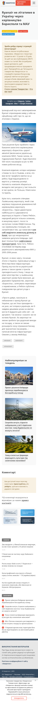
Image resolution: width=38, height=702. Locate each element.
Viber (16, 103)
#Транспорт (8, 346)
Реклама (17, 674)
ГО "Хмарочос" (7, 674)
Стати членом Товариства (16, 89)
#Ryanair (7, 340)
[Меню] (34, 3)
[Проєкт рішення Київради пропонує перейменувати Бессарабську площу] (19, 376)
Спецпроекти (29, 677)
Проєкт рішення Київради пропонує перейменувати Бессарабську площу (16, 390)
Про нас (5, 677)
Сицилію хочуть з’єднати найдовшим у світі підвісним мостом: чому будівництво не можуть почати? (19, 608)
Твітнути (20, 6)
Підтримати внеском (21, 3)
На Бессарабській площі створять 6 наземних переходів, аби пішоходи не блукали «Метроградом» (16, 585)
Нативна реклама (15, 677)
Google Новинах (26, 103)
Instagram (9, 103)
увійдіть (8, 486)
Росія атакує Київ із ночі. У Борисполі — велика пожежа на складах (17, 565)
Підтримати (19, 9)
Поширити (10, 6)
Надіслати (29, 6)
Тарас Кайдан (10, 34)
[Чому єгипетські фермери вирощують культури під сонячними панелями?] (19, 444)
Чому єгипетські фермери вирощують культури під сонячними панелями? (16, 458)
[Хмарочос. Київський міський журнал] (9, 3)
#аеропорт (18, 340)
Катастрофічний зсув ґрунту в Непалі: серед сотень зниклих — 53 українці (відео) (18, 574)
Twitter (28, 101)
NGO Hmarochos (28, 674)
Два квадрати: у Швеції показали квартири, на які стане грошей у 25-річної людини (19, 546)
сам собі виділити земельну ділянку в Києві (19, 232)
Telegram (21, 101)
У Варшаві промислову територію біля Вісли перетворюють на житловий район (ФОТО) (18, 630)
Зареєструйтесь (20, 484)
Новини (25, 31)
